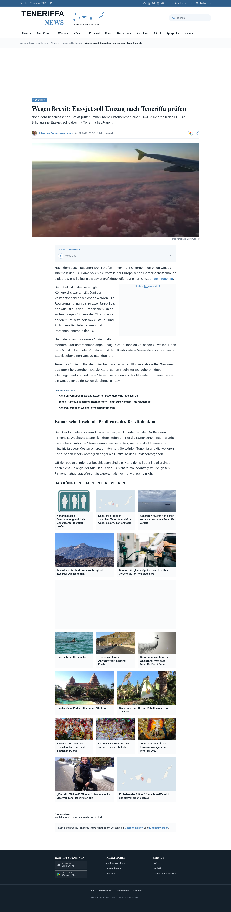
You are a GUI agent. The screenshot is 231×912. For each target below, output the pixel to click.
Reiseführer (43, 33)
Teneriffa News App (69, 857)
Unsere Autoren (114, 868)
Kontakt (157, 868)
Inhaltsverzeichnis (115, 863)
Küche (77, 33)
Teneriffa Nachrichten (72, 43)
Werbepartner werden (164, 873)
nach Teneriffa (162, 278)
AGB (92, 890)
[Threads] (149, 3)
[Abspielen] (60, 256)
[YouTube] (162, 3)
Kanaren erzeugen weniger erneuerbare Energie (87, 407)
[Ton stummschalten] (171, 256)
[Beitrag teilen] (196, 133)
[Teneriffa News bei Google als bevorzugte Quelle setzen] (190, 133)
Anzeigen (142, 33)
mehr (188, 33)
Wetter (62, 33)
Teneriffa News (41, 43)
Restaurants (124, 33)
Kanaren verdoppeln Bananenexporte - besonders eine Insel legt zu (98, 395)
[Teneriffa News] (64, 18)
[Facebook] (144, 3)
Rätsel (157, 33)
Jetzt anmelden (134, 827)
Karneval (94, 33)
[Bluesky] (153, 3)
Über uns (110, 873)
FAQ (155, 863)
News (25, 33)
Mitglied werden (158, 827)
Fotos (108, 33)
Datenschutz (122, 890)
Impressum (105, 890)
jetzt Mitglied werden (201, 3)
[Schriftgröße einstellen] (51, 3)
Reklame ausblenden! (147, 286)
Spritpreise (172, 33)
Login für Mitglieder (178, 3)
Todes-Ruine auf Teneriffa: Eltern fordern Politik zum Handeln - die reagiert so (105, 401)
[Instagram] (158, 3)
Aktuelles (55, 43)
